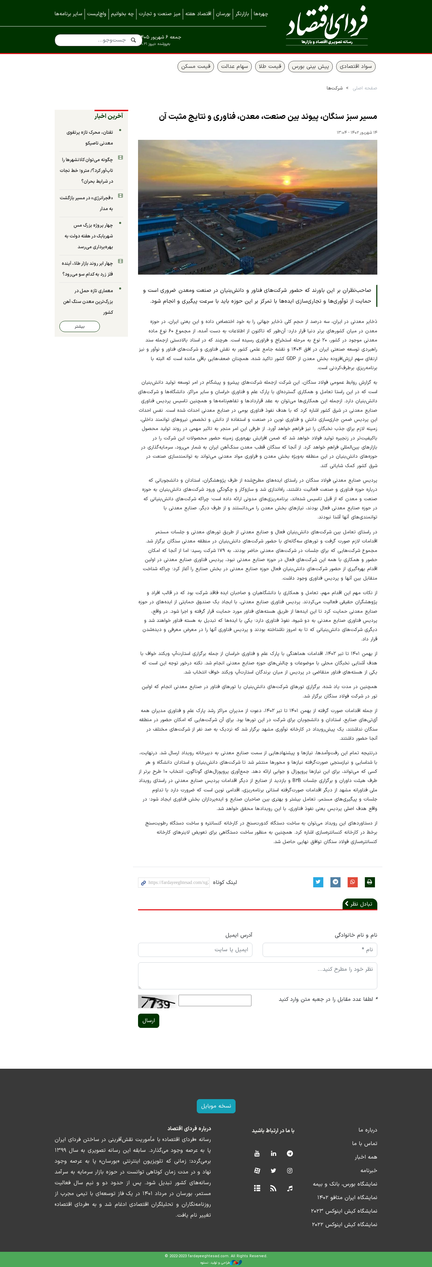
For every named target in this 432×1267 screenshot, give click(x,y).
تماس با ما (364, 1144)
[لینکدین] (273, 1154)
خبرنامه (368, 1171)
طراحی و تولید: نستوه (215, 1262)
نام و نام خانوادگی (356, 935)
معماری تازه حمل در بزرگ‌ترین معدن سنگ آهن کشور (88, 301)
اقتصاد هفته (198, 14)
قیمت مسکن (195, 66)
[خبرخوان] (273, 1188)
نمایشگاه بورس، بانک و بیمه (345, 1184)
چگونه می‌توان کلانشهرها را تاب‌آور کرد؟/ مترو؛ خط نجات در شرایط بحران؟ (86, 170)
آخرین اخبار (108, 116)
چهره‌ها (261, 14)
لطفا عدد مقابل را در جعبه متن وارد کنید (328, 999)
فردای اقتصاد (326, 26)
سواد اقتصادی (356, 66)
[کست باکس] (290, 1188)
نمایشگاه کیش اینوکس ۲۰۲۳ (344, 1211)
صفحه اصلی (365, 88)
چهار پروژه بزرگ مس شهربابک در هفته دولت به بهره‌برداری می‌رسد (88, 236)
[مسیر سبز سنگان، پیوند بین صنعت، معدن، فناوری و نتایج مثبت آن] (258, 207)
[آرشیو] (257, 1188)
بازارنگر (242, 14)
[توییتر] (273, 1171)
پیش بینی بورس (310, 66)
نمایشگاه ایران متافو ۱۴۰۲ (347, 1198)
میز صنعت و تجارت (160, 14)
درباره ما (367, 1130)
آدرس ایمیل (238, 935)
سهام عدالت (234, 66)
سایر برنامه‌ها (68, 14)
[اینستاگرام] (290, 1171)
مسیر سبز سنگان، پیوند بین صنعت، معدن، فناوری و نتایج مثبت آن (268, 117)
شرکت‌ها (335, 88)
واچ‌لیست (96, 14)
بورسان (223, 14)
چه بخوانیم (122, 14)
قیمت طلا (270, 66)
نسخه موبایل (216, 1106)
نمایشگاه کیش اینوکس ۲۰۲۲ (344, 1225)
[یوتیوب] (257, 1154)
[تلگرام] (290, 1154)
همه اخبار (366, 1157)
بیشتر (80, 326)
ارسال (148, 1021)
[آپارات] (257, 1171)
